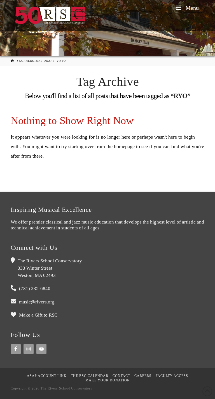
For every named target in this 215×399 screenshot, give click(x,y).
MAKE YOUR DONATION (107, 380)
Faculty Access (172, 376)
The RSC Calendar (89, 376)
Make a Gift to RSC (38, 315)
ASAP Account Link (47, 376)
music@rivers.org (37, 302)
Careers (142, 376)
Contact (121, 376)
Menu (192, 8)
